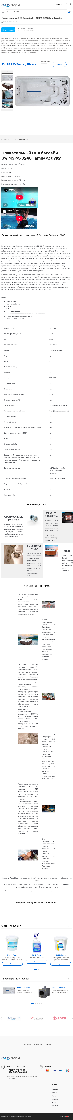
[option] (42, 92)
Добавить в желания (9, 22)
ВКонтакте (39, 1044)
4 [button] (39, 1003)
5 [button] (41, 1003)
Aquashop (15, 1116)
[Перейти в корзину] (70, 12)
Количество (45, 61)
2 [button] (38, 969)
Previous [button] (1, 1018)
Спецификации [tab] (21, 139)
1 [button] (35, 969)
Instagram (27, 1044)
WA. (70, 1116)
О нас (54, 1102)
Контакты (55, 1106)
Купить (59, 64)
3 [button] (37, 1003)
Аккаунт (55, 1089)
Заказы (54, 1093)
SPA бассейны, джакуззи (25, 29)
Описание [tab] (5, 139)
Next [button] (72, 1018)
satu (49, 1044)
